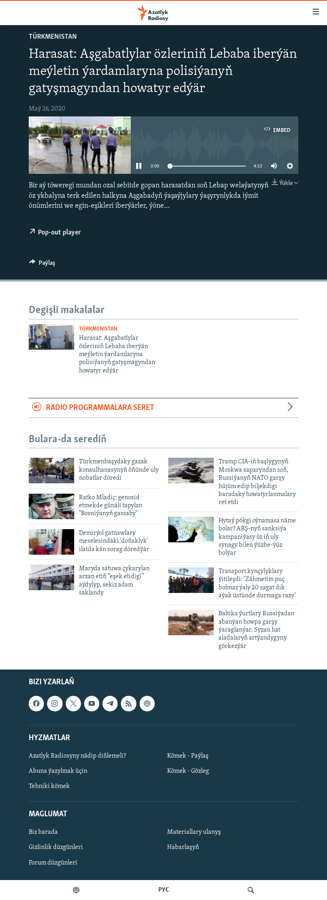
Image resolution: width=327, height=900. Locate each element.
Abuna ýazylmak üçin (58, 771)
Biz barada (43, 832)
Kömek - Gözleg (188, 771)
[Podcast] (147, 703)
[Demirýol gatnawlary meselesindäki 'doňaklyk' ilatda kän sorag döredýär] (51, 542)
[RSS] (128, 703)
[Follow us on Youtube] (91, 703)
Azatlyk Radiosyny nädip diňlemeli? (77, 756)
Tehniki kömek (49, 786)
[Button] (42, 264)
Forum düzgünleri (53, 863)
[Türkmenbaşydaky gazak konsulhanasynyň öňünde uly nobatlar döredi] (51, 470)
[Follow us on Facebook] (36, 703)
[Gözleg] (251, 890)
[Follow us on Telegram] (110, 703)
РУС (163, 890)
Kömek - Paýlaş (188, 756)
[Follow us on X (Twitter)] (73, 703)
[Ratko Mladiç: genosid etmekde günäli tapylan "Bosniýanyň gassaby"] (51, 506)
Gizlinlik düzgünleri (56, 848)
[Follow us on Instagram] (54, 703)
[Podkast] (76, 890)
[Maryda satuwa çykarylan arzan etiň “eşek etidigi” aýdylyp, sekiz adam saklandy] (51, 577)
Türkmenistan (53, 37)
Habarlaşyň (183, 848)
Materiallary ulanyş (194, 832)
